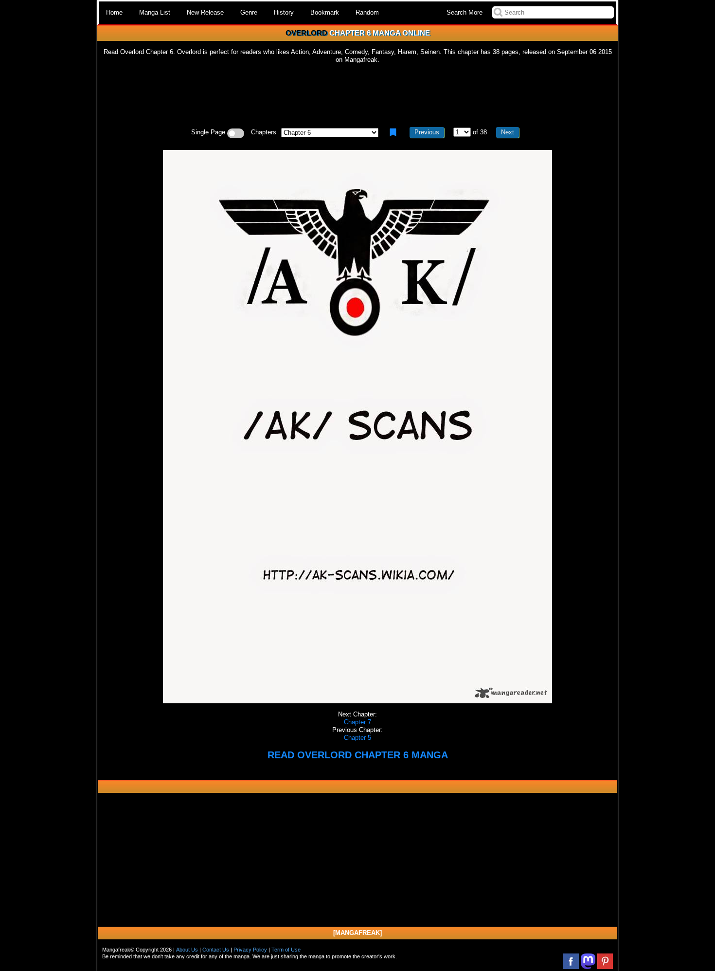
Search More (465, 12)
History (284, 12)
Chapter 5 (357, 737)
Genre (248, 12)
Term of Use (286, 950)
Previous (426, 132)
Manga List (154, 12)
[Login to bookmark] (393, 132)
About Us (187, 950)
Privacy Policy (250, 950)
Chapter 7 (357, 722)
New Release (205, 12)
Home (114, 12)
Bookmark (324, 12)
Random (367, 12)
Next (507, 132)
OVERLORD (306, 33)
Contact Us (215, 950)
